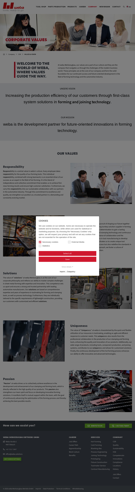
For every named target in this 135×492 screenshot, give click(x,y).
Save (67, 259)
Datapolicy (71, 272)
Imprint (62, 272)
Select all (67, 253)
